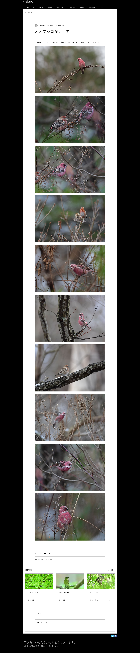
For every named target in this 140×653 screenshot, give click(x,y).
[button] (112, 12)
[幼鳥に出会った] (70, 581)
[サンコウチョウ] (39, 581)
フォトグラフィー (45, 1)
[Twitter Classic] (112, 636)
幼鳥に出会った (65, 592)
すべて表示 (111, 570)
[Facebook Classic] (115, 636)
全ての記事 (28, 12)
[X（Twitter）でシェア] (40, 553)
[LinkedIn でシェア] (45, 553)
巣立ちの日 (93, 592)
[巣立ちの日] (101, 581)
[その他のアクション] (104, 25)
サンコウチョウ (34, 592)
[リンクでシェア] (50, 553)
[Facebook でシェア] (36, 553)
